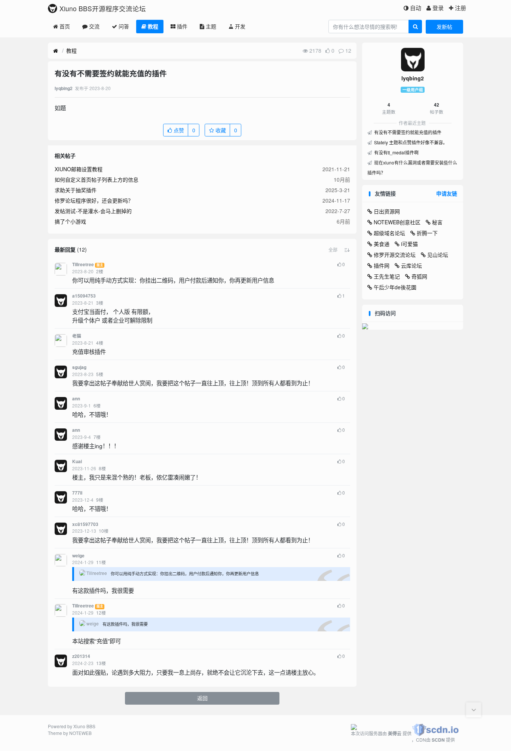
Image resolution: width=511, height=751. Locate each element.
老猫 (76, 336)
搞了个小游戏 (70, 221)
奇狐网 (419, 276)
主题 (211, 26)
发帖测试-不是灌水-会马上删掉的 (93, 211)
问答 (124, 26)
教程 (153, 26)
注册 (460, 8)
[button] (332, 249)
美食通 (381, 243)
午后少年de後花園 (395, 287)
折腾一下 (427, 233)
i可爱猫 (409, 243)
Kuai (77, 461)
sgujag (79, 367)
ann (76, 398)
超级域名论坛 (389, 233)
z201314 (81, 656)
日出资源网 (387, 211)
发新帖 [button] (444, 26)
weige (78, 556)
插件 (182, 26)
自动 (415, 8)
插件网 (381, 265)
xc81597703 (85, 524)
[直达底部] (473, 709)
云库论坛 (411, 265)
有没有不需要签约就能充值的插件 (407, 132)
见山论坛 (437, 254)
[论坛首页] (55, 51)
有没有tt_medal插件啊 (396, 152)
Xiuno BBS (84, 726)
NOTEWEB (80, 733)
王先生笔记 (387, 276)
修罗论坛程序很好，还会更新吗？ (94, 200)
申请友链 (446, 193)
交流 (94, 26)
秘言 (437, 222)
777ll (77, 493)
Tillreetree (83, 264)
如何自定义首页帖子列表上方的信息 (96, 179)
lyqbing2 (412, 78)
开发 (240, 26)
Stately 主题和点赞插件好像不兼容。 (410, 142)
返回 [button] (202, 698)
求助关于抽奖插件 (76, 190)
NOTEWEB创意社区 (397, 222)
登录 (438, 8)
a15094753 (84, 296)
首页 (64, 26)
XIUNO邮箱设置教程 (78, 169)
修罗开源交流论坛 (395, 254)
